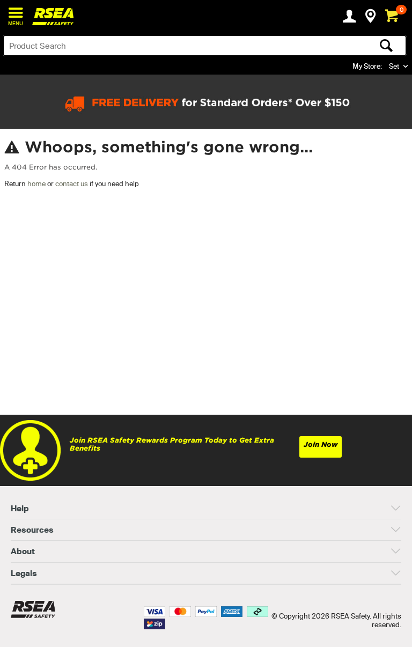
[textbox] (160, 45)
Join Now (320, 444)
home (36, 183)
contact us (71, 183)
